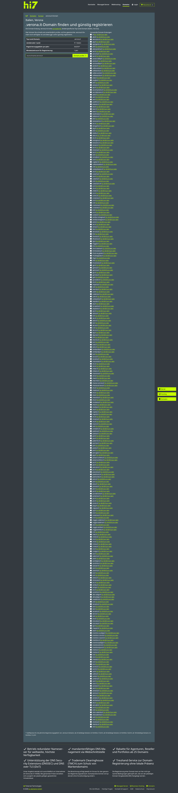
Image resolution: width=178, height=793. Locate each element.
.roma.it (102, 544)
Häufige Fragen (107, 789)
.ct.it (100, 181)
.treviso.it (102, 652)
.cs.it (100, 200)
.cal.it (101, 292)
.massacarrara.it (105, 385)
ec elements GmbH (35, 789)
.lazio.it (101, 321)
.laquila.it (102, 301)
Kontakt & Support (121, 789)
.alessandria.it (104, 49)
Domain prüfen (79, 56)
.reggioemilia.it (104, 530)
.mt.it (101, 393)
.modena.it (103, 402)
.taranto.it (102, 604)
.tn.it (100, 657)
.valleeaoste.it (104, 75)
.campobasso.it (104, 169)
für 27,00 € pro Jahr (104, 135)
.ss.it (100, 568)
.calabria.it (102, 294)
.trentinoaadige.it (105, 643)
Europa (40, 16)
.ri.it (100, 532)
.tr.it (100, 616)
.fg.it (100, 241)
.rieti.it (101, 534)
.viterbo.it (102, 724)
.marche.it (102, 381)
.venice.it (102, 693)
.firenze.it (102, 236)
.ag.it (101, 42)
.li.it (100, 337)
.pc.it (100, 470)
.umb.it (101, 676)
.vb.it (100, 703)
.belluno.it (102, 116)
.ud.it (101, 671)
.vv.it (100, 717)
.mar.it (101, 378)
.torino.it (102, 667)
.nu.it (101, 421)
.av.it (100, 99)
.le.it (100, 323)
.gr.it (100, 277)
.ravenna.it (103, 515)
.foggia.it (102, 244)
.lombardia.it (103, 349)
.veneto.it (102, 698)
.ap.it (101, 87)
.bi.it (100, 131)
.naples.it (102, 412)
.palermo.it (103, 441)
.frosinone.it (103, 263)
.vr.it (100, 710)
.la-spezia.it (103, 306)
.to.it (100, 664)
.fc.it (100, 246)
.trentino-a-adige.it (105, 633)
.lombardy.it (103, 352)
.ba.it (101, 107)
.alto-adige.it (103, 595)
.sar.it (101, 558)
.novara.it (102, 419)
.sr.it (100, 602)
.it (99, 35)
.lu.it (100, 354)
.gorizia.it (102, 275)
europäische (56, 29)
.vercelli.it (102, 705)
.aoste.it (102, 66)
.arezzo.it (102, 85)
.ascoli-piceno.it (104, 90)
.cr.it (100, 203)
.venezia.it (102, 691)
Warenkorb (148, 5)
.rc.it (100, 518)
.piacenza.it (103, 472)
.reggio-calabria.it (105, 520)
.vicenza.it (102, 722)
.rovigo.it (102, 551)
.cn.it (100, 212)
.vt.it (100, 727)
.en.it (101, 224)
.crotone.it (102, 208)
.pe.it (101, 465)
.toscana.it (102, 621)
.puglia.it (102, 80)
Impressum (151, 789)
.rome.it (102, 546)
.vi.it (100, 719)
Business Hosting (138, 786)
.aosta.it (102, 61)
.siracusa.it (103, 580)
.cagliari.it (102, 162)
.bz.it (100, 148)
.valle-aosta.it (103, 68)
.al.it (100, 47)
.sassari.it (102, 566)
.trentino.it (103, 640)
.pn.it (101, 491)
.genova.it (102, 270)
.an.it (101, 51)
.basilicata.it (103, 114)
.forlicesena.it (104, 251)
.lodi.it (101, 345)
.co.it (100, 193)
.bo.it (101, 138)
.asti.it (101, 95)
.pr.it (100, 446)
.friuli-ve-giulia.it (104, 253)
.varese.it (102, 686)
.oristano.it (103, 429)
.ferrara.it (102, 232)
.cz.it (100, 186)
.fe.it (100, 229)
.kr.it (100, 210)
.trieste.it (102, 659)
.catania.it (102, 179)
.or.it (100, 426)
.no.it (101, 417)
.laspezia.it (102, 309)
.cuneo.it (102, 215)
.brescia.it (102, 150)
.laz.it (101, 318)
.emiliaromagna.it (105, 220)
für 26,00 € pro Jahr (102, 148)
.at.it (100, 97)
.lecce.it (101, 325)
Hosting (164, 394)
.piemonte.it (103, 477)
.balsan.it (102, 104)
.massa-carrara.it (105, 383)
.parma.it (102, 443)
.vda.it (101, 78)
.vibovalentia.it (104, 715)
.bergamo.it (103, 126)
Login (135, 5)
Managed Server (103, 5)
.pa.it (101, 438)
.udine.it (102, 674)
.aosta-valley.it (104, 59)
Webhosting (116, 5)
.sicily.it (101, 587)
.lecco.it (101, 330)
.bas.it (101, 111)
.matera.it (102, 390)
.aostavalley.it (104, 63)
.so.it (100, 590)
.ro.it (100, 549)
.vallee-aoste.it (104, 73)
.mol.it (101, 405)
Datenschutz (139, 789)
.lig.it (100, 333)
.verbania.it (103, 700)
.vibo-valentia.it (104, 712)
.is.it (100, 287)
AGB (131, 789)
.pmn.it (101, 479)
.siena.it (102, 578)
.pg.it (101, 455)
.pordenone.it (104, 494)
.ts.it (100, 662)
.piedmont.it (103, 474)
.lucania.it (102, 359)
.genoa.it (102, 268)
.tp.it (100, 626)
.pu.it (101, 462)
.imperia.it (102, 284)
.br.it (100, 155)
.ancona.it (102, 54)
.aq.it (101, 304)
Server (163, 389)
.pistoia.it (102, 486)
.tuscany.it (102, 623)
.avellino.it (102, 102)
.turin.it (101, 669)
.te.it (100, 609)
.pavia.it (102, 448)
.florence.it (103, 239)
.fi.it (100, 234)
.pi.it (100, 482)
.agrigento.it (103, 44)
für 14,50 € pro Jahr (100, 35)
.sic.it (101, 583)
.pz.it (100, 498)
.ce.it (100, 176)
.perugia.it (102, 453)
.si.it (100, 575)
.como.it (102, 196)
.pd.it (101, 436)
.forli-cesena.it (104, 248)
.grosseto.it (103, 280)
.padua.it (102, 434)
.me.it (101, 395)
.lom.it (101, 347)
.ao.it (101, 56)
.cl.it (100, 167)
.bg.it (101, 128)
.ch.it (100, 188)
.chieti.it (102, 191)
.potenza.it (103, 496)
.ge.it (101, 265)
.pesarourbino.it (104, 460)
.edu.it (101, 135)
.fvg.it (101, 258)
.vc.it (100, 707)
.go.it (101, 272)
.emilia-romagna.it (105, 217)
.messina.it (103, 397)
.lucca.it (101, 357)
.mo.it (101, 400)
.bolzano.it (102, 143)
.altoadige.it (103, 597)
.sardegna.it (103, 561)
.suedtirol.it (103, 599)
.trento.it (102, 650)
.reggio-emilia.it (104, 527)
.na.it (101, 409)
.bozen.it (102, 145)
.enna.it (101, 227)
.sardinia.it (102, 563)
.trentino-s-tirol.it (105, 635)
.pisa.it (101, 484)
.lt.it (100, 316)
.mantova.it (103, 373)
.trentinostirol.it (104, 645)
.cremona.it (103, 205)
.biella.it (102, 133)
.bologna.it (103, 140)
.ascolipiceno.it (104, 92)
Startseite (91, 5)
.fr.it (100, 260)
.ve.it (100, 688)
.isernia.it (102, 289)
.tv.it (100, 655)
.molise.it (102, 407)
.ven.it (101, 695)
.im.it (101, 282)
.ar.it (100, 83)
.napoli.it (102, 414)
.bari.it (101, 109)
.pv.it (100, 450)
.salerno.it (102, 556)
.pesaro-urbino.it (105, 458)
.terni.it (101, 614)
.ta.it (100, 607)
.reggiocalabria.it (105, 522)
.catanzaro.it (103, 184)
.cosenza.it (103, 198)
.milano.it (102, 371)
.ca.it (100, 160)
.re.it (100, 525)
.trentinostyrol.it (105, 647)
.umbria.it (102, 679)
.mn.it (101, 376)
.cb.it (100, 172)
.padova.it (102, 431)
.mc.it (101, 364)
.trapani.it (102, 628)
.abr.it (101, 37)
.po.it (101, 501)
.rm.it (101, 542)
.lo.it (100, 342)
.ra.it (100, 513)
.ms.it (101, 388)
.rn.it (100, 539)
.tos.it (101, 619)
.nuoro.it (102, 424)
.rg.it (100, 510)
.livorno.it (102, 340)
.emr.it (101, 222)
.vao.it (101, 683)
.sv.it (100, 573)
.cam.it (101, 297)
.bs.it (100, 152)
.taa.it (101, 631)
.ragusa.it (102, 508)
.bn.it (101, 123)
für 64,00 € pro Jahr (103, 37)
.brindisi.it (102, 157)
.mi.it (101, 366)
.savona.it (102, 570)
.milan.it (102, 369)
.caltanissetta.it (104, 164)
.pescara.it (102, 467)
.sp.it (100, 311)
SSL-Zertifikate (94, 789)
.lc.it (100, 328)
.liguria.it (102, 335)
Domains (126, 5)
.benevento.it (103, 121)
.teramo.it (102, 611)
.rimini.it (102, 537)
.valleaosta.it (103, 71)
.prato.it (102, 503)
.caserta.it (102, 174)
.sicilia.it (102, 585)
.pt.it (100, 489)
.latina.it (102, 313)
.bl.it (100, 119)
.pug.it (101, 506)
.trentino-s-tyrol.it (105, 638)
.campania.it (103, 299)
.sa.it (100, 554)
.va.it (100, 681)
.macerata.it (103, 361)
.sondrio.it (102, 592)
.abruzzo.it (103, 39)
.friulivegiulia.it (104, 256)
